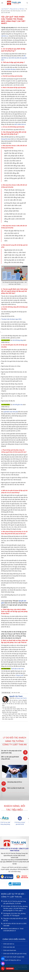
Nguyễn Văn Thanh (16, 696)
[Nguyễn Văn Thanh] (5, 699)
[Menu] (2, 3)
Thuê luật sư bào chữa (17, 668)
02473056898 (10, 968)
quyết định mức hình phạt (10, 411)
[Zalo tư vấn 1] (3, 959)
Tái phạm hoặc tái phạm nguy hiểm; (11, 319)
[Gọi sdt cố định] (3, 968)
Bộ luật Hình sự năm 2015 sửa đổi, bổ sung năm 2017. (14, 58)
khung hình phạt (5, 139)
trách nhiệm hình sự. (20, 124)
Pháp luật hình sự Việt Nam (17, 9)
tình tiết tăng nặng (18, 340)
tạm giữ (21, 600)
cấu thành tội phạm (10, 69)
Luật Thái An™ (5, 9)
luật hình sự (4, 36)
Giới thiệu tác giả (6, 692)
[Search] (27, 2)
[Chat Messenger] (3, 963)
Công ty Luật (19, 675)
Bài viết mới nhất (16, 692)
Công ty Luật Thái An (21, 698)
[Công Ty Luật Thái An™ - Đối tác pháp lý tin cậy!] (13, 3)
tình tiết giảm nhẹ (18, 404)
